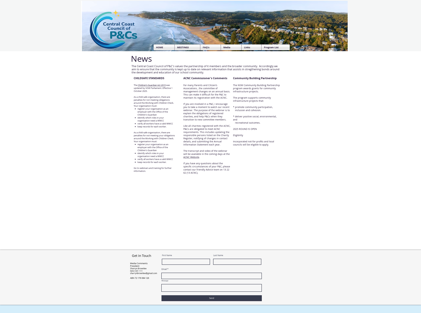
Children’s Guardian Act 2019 (152, 85)
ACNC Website (191, 157)
